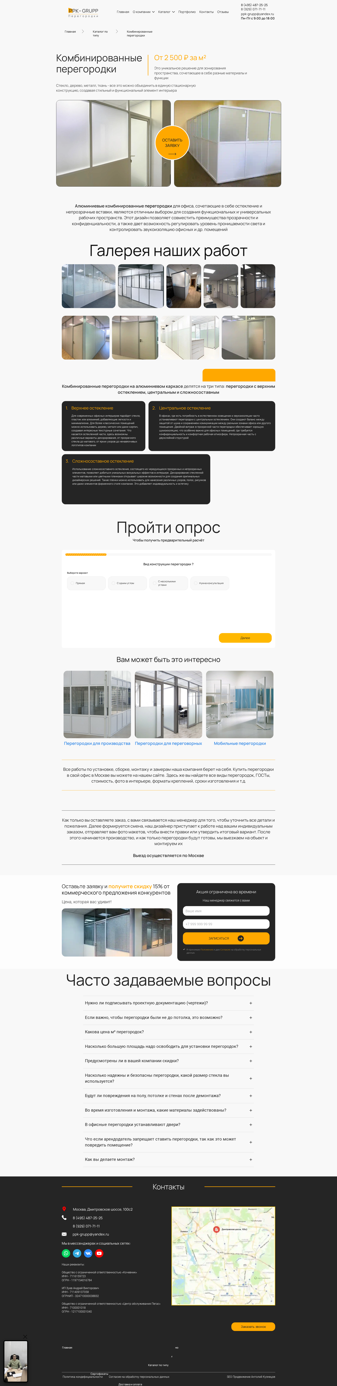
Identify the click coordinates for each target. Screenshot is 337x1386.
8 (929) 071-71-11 (86, 1226)
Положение (207, 949)
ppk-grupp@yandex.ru (91, 1234)
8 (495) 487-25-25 (88, 1218)
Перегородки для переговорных (168, 743)
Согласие (225, 949)
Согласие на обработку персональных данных (139, 1376)
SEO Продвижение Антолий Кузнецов (251, 1376)
